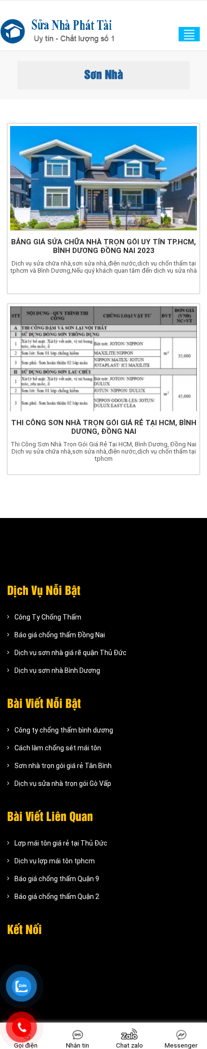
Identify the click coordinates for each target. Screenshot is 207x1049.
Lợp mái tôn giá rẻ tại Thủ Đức (60, 843)
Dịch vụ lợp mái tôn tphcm (54, 861)
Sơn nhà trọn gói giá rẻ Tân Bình (63, 766)
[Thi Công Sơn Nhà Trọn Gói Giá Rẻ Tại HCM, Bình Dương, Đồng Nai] (103, 358)
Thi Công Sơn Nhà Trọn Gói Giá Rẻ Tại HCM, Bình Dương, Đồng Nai (103, 427)
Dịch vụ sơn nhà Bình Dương (57, 670)
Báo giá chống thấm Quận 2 (56, 896)
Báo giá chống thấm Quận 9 (56, 879)
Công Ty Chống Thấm (47, 617)
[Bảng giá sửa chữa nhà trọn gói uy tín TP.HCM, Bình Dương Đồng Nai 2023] (103, 178)
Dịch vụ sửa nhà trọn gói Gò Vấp (62, 783)
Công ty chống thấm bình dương (63, 730)
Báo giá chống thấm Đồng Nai (59, 635)
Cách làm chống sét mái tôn (57, 748)
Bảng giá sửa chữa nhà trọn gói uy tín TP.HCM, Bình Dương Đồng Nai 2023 (103, 246)
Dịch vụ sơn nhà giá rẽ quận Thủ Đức (70, 653)
